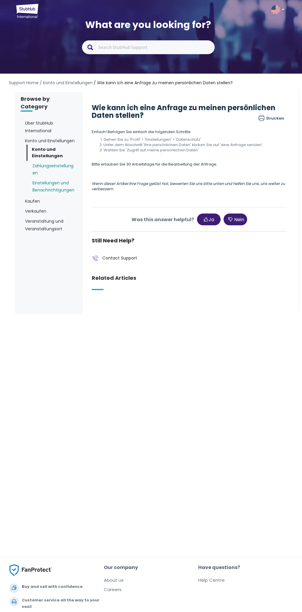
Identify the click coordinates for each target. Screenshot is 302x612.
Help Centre (211, 580)
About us (114, 580)
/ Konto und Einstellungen (66, 83)
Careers (113, 589)
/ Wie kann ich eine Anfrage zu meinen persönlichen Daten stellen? (163, 83)
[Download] (140, 234)
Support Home (24, 83)
